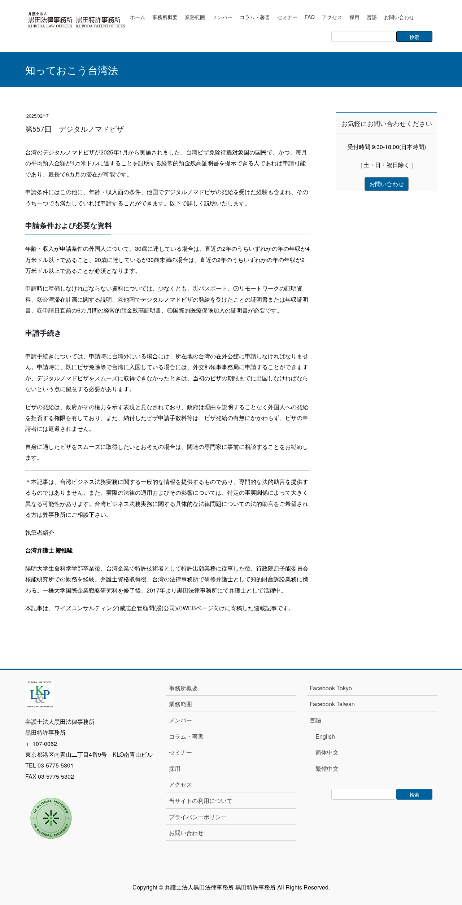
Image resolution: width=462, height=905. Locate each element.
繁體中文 (327, 768)
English (325, 736)
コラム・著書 (186, 736)
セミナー (180, 752)
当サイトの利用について (200, 800)
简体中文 (327, 752)
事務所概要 (183, 688)
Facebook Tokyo (334, 688)
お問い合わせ (186, 833)
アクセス (180, 784)
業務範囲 (180, 704)
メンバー (180, 720)
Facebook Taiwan (332, 704)
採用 (174, 768)
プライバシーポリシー (198, 817)
